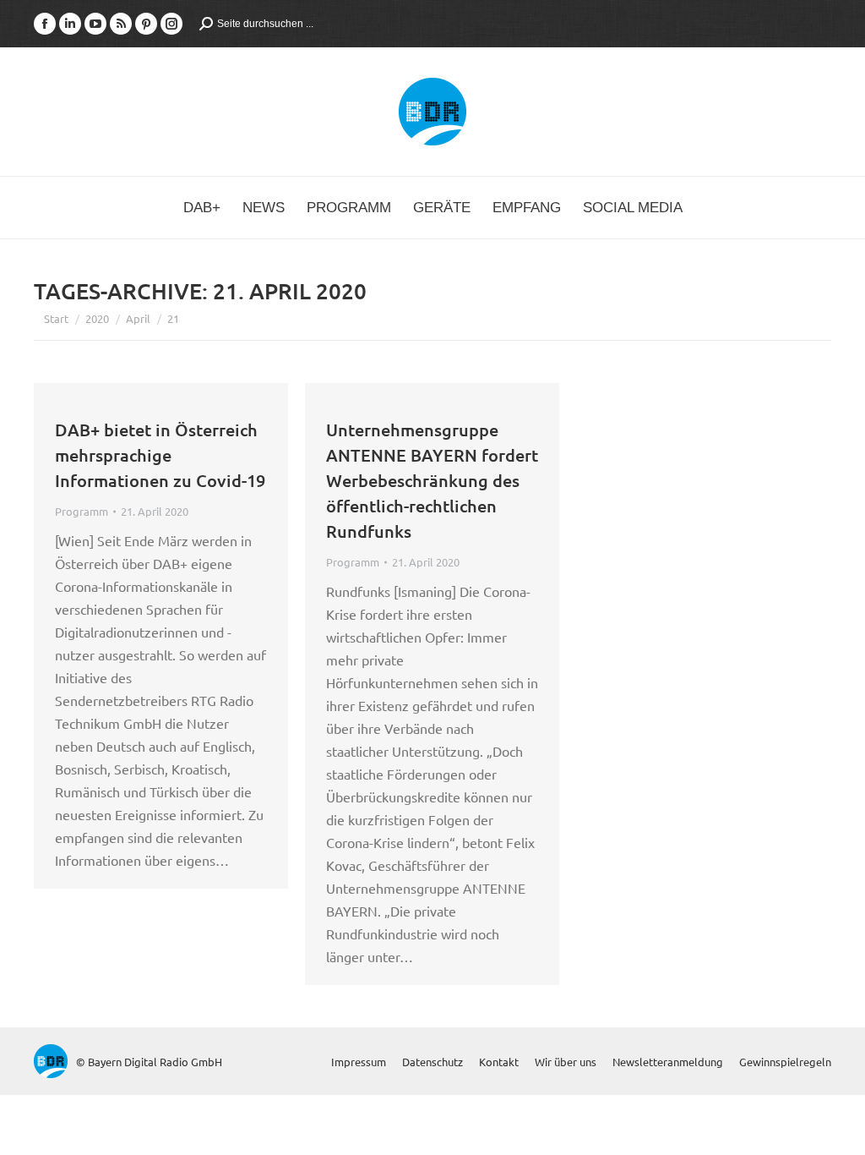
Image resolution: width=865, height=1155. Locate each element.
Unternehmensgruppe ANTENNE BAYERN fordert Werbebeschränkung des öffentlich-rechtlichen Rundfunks (432, 480)
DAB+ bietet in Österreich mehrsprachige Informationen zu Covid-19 (160, 455)
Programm (81, 511)
